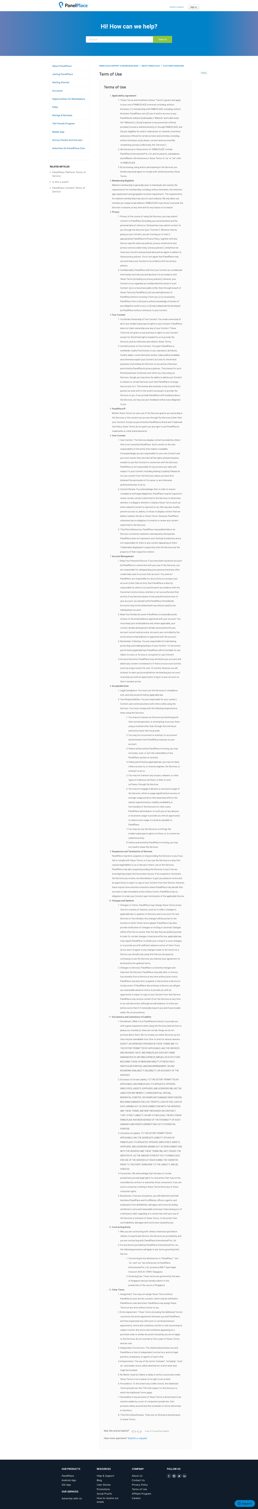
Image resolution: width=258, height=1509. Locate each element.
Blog (99, 1480)
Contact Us (138, 1480)
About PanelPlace (62, 66)
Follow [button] (204, 73)
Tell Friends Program (63, 123)
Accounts (57, 90)
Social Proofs (104, 1493)
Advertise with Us (72, 1498)
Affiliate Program (141, 1493)
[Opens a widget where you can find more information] (244, 1504)
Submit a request (177, 7)
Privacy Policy (140, 1484)
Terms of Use (139, 1489)
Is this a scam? (60, 181)
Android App (69, 1480)
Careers (136, 1498)
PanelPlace (68, 1475)
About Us (137, 1475)
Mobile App (58, 131)
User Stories (104, 1484)
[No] (139, 1431)
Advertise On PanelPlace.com (68, 148)
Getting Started (60, 82)
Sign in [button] (194, 7)
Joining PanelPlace (62, 74)
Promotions (103, 1489)
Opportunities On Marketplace (68, 98)
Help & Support (105, 1475)
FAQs (55, 107)
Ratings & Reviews (62, 115)
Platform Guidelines (173, 66)
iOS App (66, 1484)
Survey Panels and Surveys (67, 140)
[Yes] (133, 1431)
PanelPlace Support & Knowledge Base (118, 66)
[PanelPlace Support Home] (73, 5)
